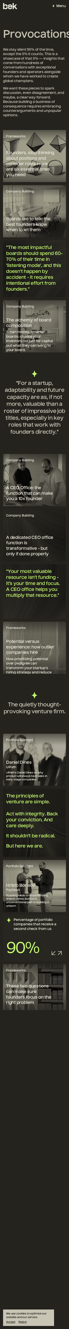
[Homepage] (10, 6)
